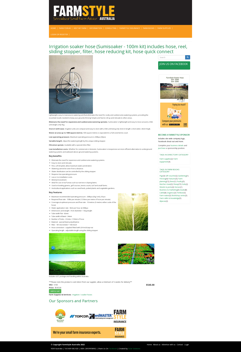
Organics (170, 192)
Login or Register (59, 34)
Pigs (161, 176)
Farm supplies (165, 159)
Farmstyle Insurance (129, 28)
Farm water (164, 195)
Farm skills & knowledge (169, 198)
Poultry (180, 181)
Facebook (113, 348)
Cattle (162, 192)
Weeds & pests (166, 187)
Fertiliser (180, 192)
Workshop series (178, 195)
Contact (180, 344)
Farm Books (148, 28)
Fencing (163, 178)
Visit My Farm (80, 28)
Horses (177, 187)
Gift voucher (170, 176)
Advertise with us (168, 344)
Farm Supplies (164, 28)
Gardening (182, 176)
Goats (182, 190)
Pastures (172, 178)
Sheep (175, 184)
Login (186, 344)
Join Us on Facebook (173, 64)
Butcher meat (165, 184)
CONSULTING (110, 28)
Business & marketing (168, 190)
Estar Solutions (134, 348)
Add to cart (55, 291)
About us (156, 344)
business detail (177, 145)
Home (53, 28)
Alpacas (163, 201)
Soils (184, 184)
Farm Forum (65, 28)
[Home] (85, 12)
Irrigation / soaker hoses (82, 294)
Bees (172, 181)
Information (95, 28)
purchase (162, 148)
